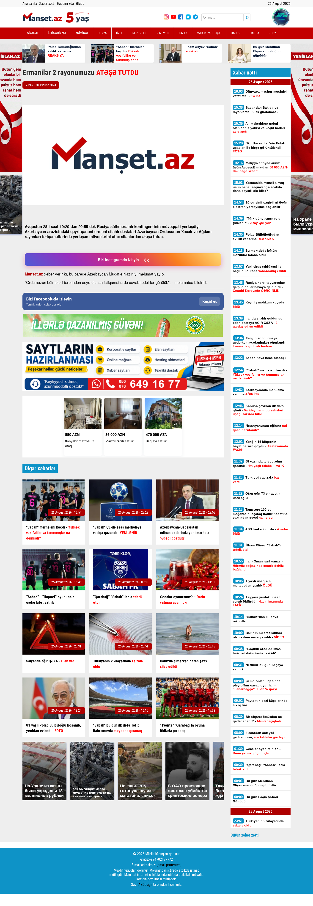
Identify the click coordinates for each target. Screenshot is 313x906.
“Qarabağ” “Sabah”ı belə (259, 767)
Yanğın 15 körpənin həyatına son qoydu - (260, 446)
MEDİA (255, 33)
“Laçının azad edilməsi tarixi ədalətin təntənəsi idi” (257, 651)
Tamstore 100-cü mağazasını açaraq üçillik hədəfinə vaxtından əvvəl (260, 513)
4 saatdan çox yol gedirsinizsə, (259, 735)
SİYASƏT (32, 33)
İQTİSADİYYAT (57, 33)
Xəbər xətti (47, 3)
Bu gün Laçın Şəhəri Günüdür (255, 799)
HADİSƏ (236, 33)
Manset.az (34, 274)
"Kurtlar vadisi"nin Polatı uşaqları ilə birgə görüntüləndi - (259, 147)
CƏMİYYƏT (162, 33)
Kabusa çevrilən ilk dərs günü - (258, 410)
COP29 (273, 33)
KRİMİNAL (82, 33)
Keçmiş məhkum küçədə (258, 304)
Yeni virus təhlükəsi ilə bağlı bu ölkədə (259, 268)
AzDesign (145, 884)
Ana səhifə (29, 3)
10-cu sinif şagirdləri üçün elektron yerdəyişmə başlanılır (260, 204)
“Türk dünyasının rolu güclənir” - (257, 220)
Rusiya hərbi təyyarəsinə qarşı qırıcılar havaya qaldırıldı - (259, 286)
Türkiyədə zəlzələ (256, 479)
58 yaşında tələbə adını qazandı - (259, 463)
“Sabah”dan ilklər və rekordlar (255, 619)
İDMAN (182, 33)
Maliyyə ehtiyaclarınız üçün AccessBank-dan (260, 167)
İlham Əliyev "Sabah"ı (257, 547)
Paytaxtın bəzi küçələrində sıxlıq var (260, 703)
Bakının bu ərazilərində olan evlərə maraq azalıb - (258, 635)
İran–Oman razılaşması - (259, 565)
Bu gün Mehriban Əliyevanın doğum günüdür (254, 783)
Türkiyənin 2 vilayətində (258, 823)
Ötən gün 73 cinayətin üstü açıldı (257, 495)
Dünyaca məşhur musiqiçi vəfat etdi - (260, 93)
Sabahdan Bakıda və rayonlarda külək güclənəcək (256, 109)
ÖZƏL (119, 33)
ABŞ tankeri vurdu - (260, 531)
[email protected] (169, 865)
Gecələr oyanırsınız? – (257, 751)
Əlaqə (80, 3)
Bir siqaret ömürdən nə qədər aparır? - (257, 719)
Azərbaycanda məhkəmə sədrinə (258, 392)
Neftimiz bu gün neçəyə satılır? (258, 667)
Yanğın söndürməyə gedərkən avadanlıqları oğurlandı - (260, 342)
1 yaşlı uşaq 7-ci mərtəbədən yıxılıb (252, 583)
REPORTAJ (139, 33)
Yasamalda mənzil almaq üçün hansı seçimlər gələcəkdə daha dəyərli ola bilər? (258, 187)
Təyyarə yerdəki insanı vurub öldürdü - (258, 601)
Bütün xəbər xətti (245, 835)
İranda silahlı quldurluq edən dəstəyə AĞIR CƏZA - (258, 322)
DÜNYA (102, 33)
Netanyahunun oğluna (260, 428)
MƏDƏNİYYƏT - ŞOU (209, 33)
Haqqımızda (65, 3)
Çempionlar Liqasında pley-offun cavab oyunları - (257, 685)
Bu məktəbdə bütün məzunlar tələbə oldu (255, 252)
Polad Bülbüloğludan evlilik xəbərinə (256, 236)
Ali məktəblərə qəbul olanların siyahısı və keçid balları (259, 127)
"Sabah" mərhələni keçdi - (260, 374)
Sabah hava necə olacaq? (261, 358)
